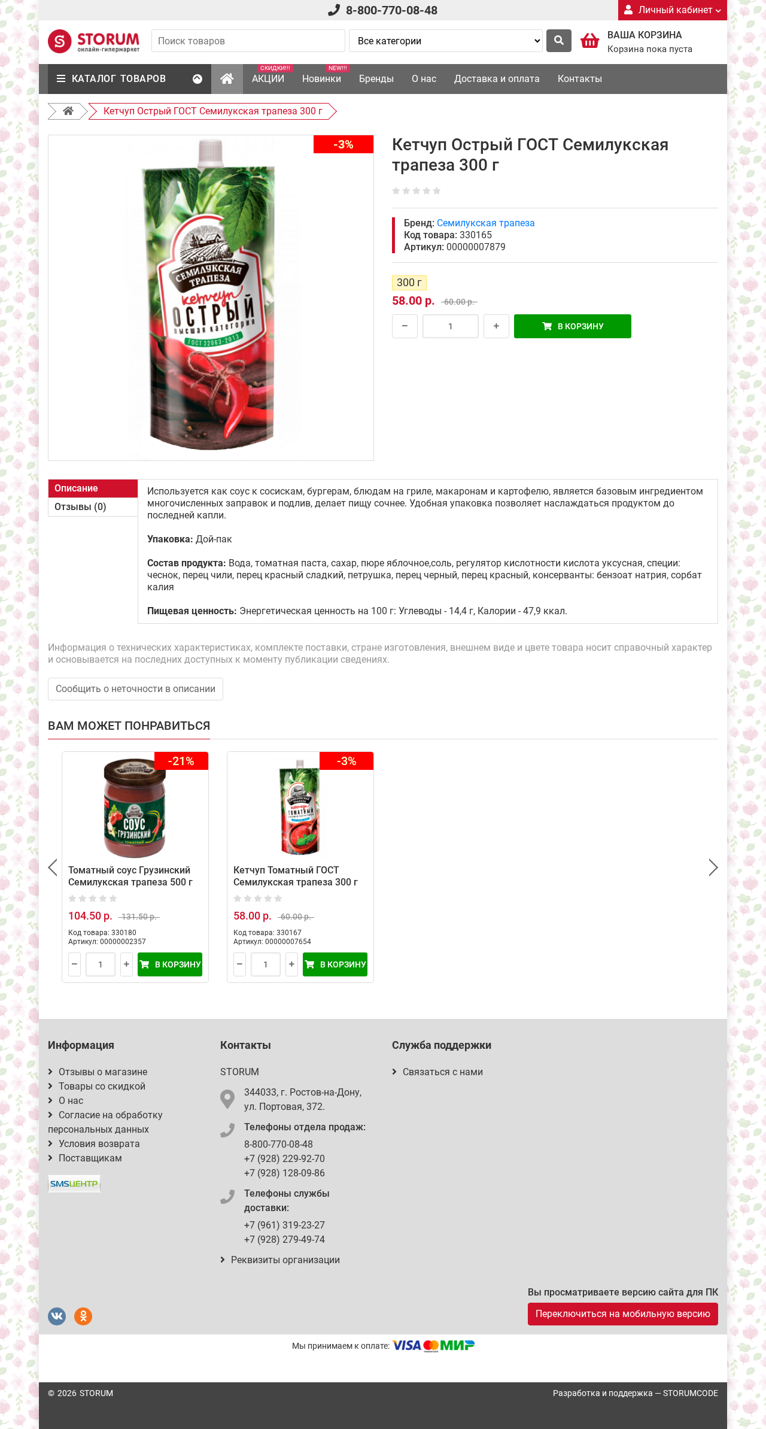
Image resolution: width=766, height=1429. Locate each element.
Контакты (580, 78)
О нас (424, 78)
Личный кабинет (676, 10)
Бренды (376, 78)
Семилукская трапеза (486, 223)
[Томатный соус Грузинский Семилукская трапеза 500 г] (135, 808)
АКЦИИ (271, 74)
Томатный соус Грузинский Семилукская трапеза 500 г (130, 876)
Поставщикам (90, 1158)
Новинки (324, 74)
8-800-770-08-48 (391, 10)
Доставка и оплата (497, 78)
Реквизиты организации (285, 1260)
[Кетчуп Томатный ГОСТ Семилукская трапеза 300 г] (300, 808)
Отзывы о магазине (103, 1072)
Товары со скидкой (102, 1086)
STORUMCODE (690, 1393)
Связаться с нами (443, 1072)
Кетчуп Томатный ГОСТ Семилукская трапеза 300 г (295, 876)
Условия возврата (99, 1143)
